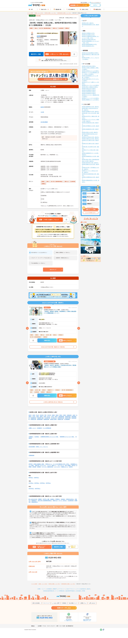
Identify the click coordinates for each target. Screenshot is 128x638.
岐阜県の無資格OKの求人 (88, 46)
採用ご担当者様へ (36, 603)
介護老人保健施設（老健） (39, 464)
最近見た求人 (98, 9)
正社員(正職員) (44, 122)
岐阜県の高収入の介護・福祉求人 (90, 132)
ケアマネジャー (61, 588)
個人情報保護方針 (69, 625)
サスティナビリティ (51, 625)
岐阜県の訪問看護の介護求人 (89, 90)
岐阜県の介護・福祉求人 (88, 23)
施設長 (88, 588)
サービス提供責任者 (81, 588)
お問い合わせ (92, 603)
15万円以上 (31, 483)
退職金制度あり (34, 502)
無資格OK (63, 499)
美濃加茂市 (69, 415)
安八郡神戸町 (47, 418)
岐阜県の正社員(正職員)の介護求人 (90, 52)
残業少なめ (55, 500)
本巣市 (45, 416)
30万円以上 (48, 483)
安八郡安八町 (54, 418)
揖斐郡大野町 (68, 418)
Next (78, 328)
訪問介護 (30, 464)
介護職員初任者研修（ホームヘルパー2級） (49, 436)
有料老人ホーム (48, 464)
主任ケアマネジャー (70, 588)
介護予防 (71, 466)
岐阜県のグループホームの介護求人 (90, 85)
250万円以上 (31, 488)
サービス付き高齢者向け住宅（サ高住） (61, 464)
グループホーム (61, 465)
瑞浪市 (57, 415)
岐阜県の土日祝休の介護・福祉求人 (90, 137)
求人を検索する (71, 9)
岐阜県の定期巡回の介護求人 (89, 93)
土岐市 (74, 415)
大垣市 (33, 415)
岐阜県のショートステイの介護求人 (90, 98)
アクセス (44, 625)
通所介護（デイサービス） (40, 465)
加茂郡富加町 (46, 419)
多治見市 (42, 415)
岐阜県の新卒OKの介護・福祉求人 (90, 162)
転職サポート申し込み (64, 608)
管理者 (83, 590)
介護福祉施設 (31, 455)
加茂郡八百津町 (53, 419)
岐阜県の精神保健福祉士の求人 (89, 44)
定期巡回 (39, 466)
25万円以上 (42, 483)
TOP (32, 9)
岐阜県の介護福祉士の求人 (88, 33)
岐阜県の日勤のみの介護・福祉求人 (90, 138)
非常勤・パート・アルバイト (42, 446)
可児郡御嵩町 (67, 419)
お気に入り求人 (85, 9)
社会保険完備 (70, 500)
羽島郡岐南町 (61, 416)
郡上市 (48, 416)
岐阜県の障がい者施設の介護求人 (90, 87)
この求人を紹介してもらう (49, 219)
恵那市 (64, 415)
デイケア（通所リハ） (52, 465)
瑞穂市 (41, 416)
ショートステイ (57, 466)
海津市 (56, 416)
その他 (42, 112)
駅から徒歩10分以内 (33, 499)
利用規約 (64, 603)
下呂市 (52, 416)
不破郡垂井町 (33, 418)
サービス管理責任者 (47, 428)
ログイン (95, 5)
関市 (45, 415)
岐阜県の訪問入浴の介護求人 (89, 88)
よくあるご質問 (55, 603)
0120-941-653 (54, 557)
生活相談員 (39, 428)
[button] (53, 270)
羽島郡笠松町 (68, 416)
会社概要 (40, 625)
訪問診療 (34, 466)
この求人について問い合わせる (57, 54)
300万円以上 (37, 488)
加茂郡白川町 (60, 419)
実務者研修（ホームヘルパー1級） (67, 436)
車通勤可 (40, 499)
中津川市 (49, 415)
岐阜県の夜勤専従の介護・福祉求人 (90, 106)
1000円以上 (36, 477)
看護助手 (55, 588)
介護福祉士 (31, 436)
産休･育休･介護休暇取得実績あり (45, 500)
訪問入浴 (73, 465)
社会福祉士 (37, 436)
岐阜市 (30, 415)
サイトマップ (46, 603)
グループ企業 (62, 625)
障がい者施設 (68, 465)
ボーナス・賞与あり (63, 500)
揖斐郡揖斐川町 (61, 418)
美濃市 (53, 415)
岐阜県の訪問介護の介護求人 (89, 66)
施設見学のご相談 (36, 54)
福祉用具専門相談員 (70, 590)
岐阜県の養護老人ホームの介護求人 (90, 99)
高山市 (37, 415)
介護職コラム (83, 603)
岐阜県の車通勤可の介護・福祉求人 (90, 111)
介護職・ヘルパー (32, 428)
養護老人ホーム (64, 466)
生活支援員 (78, 590)
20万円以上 (36, 483)
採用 (57, 625)
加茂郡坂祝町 (40, 419)
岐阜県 (38, 36)
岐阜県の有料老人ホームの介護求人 (90, 71)
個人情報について (73, 603)
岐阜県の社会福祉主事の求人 (89, 39)
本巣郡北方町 (33, 419)
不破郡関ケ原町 (40, 418)
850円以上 (31, 477)
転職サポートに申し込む (79, 5)
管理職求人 (57, 499)
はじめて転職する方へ (90, 212)
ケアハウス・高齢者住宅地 (47, 466)
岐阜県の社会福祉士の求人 (88, 34)
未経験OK (52, 499)
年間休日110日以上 (70, 499)
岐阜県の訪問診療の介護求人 (89, 91)
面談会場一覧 (58, 9)
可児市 (33, 416)
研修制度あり (34, 500)
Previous (27, 328)
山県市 (37, 416)
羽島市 (60, 415)
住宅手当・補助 (46, 499)
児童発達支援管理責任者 (48, 590)
